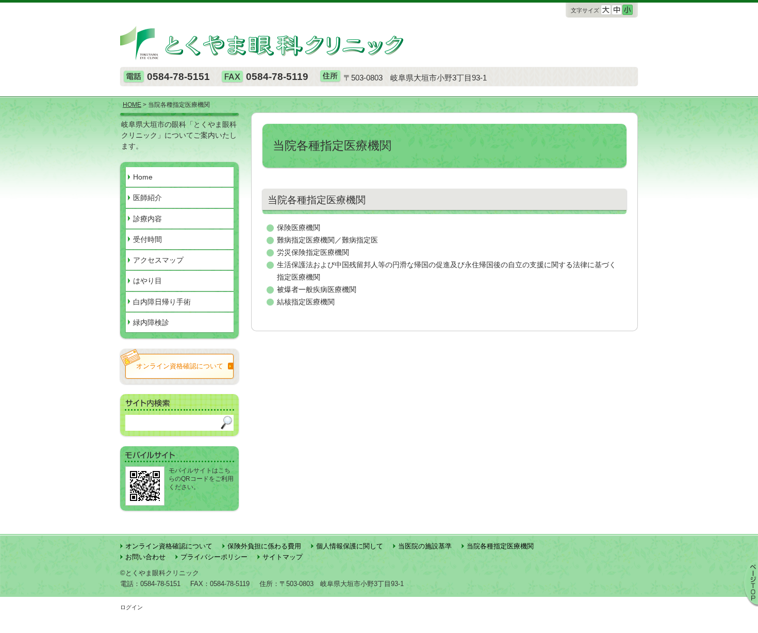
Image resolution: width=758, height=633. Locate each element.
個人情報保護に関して (349, 546)
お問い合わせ (145, 557)
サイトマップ (282, 557)
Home (143, 177)
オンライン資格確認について (168, 546)
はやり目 (147, 281)
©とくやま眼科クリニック (159, 573)
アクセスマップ (158, 260)
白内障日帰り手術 (162, 302)
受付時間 (147, 239)
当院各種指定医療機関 (500, 546)
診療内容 (147, 219)
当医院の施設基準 (425, 546)
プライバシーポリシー (214, 557)
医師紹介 (147, 197)
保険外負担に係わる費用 (264, 546)
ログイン (131, 607)
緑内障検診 (151, 322)
